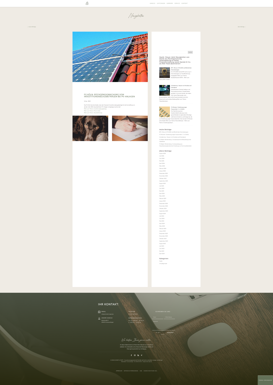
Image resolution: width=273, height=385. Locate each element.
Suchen (190, 52)
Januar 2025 (162, 201)
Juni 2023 (161, 248)
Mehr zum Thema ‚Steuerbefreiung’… (93, 112)
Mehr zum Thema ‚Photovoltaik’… (92, 111)
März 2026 (162, 166)
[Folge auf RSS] (138, 355)
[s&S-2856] (90, 140)
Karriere (170, 3)
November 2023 (163, 236)
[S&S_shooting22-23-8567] (130, 140)
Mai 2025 (161, 191)
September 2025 (163, 181)
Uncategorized (163, 263)
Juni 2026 (161, 158)
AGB (141, 370)
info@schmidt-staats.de (107, 314)
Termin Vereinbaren (265, 380)
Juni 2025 (161, 188)
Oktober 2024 (163, 208)
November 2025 (163, 176)
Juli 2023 (161, 246)
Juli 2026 (161, 156)
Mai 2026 (161, 161)
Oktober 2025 (163, 178)
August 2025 (162, 183)
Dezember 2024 (163, 203)
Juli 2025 (161, 186)
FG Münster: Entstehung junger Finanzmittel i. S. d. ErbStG (174, 134)
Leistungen (161, 3)
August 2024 (162, 213)
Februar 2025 (162, 198)
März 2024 (162, 226)
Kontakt (185, 3)
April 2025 (162, 193)
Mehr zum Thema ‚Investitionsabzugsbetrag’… (95, 109)
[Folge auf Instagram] (134, 355)
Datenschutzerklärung (131, 370)
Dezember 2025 (163, 173)
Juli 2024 (161, 216)
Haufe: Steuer (165, 57)
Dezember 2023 (163, 233)
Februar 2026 (162, 168)
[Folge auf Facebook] (131, 355)
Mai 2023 (161, 251)
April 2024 (162, 223)
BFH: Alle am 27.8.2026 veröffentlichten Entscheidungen (173, 132)
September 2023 (163, 241)
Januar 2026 (162, 171)
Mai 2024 (161, 221)
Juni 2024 (161, 218)
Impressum (119, 370)
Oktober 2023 (163, 238)
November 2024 (163, 206)
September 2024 (163, 211)
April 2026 (162, 163)
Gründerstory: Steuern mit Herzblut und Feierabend (172, 137)
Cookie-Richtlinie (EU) (150, 370)
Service (177, 3)
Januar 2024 (162, 231)
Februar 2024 (162, 228)
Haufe (160, 261)
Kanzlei (152, 3)
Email (103, 311)
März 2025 (162, 196)
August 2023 (162, 243)
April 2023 (162, 253)
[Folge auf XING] (141, 355)
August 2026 (162, 153)
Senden (170, 332)
